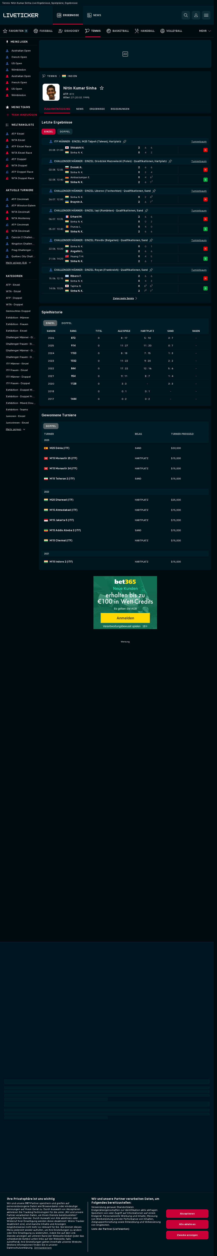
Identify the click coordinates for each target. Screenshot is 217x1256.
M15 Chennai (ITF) (61, 540)
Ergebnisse (97, 108)
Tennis (52, 76)
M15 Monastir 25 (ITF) (63, 458)
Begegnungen (120, 108)
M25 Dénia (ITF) (59, 448)
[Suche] (186, 15)
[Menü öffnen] (206, 15)
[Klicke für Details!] (125, 150)
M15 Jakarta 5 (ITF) (62, 520)
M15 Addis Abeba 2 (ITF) (65, 530)
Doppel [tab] (65, 131)
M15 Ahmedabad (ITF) (63, 510)
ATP (65, 94)
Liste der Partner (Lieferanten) (110, 1228)
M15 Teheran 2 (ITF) (62, 478)
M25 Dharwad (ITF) (61, 500)
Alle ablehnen (187, 1224)
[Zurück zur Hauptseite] (27, 15)
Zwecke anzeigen (187, 1235)
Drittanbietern (43, 1247)
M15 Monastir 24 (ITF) (63, 468)
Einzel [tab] (48, 131)
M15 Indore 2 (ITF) (61, 561)
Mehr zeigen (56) (16, 262)
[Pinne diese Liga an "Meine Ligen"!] (124, 141)
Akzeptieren (187, 1213)
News (79, 108)
